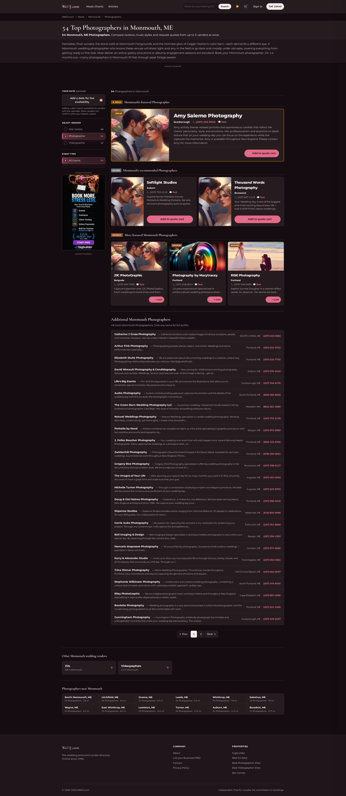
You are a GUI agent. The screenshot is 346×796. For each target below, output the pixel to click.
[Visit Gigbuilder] (83, 212)
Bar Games (238, 772)
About (176, 753)
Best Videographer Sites (246, 767)
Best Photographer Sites (246, 762)
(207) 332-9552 (206, 121)
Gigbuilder (238, 753)
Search (225, 6)
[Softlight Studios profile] (127, 201)
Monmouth (94, 16)
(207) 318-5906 (242, 284)
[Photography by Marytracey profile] (197, 256)
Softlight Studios (162, 182)
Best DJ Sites (239, 757)
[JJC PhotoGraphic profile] (139, 256)
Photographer (77, 135)
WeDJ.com (68, 16)
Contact (177, 762)
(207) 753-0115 (158, 192)
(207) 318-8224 (184, 284)
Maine (81, 16)
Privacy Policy (181, 767)
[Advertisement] (173, 76)
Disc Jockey (76, 129)
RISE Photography (245, 275)
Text (222, 121)
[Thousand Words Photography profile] (215, 201)
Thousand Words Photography (249, 185)
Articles (113, 6)
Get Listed (275, 6)
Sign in (257, 6)
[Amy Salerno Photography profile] (140, 135)
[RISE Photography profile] (256, 256)
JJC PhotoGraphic (128, 275)
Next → (211, 634)
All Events (74, 160)
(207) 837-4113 (246, 197)
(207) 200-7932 (126, 284)
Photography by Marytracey (195, 275)
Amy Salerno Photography (208, 115)
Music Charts (94, 6)
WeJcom (70, 6)
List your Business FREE (187, 757)
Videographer (77, 142)
